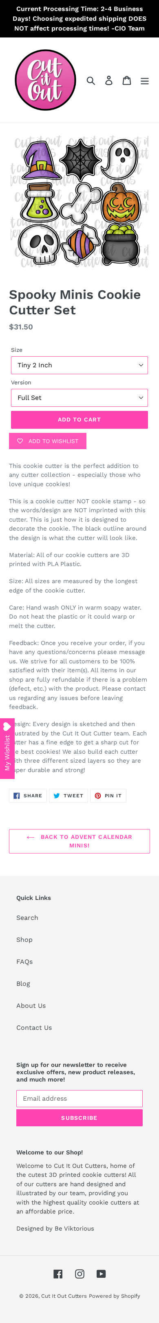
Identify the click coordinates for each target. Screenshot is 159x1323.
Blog (23, 983)
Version (21, 382)
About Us (31, 1005)
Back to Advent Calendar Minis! (86, 841)
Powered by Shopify (114, 1296)
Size (16, 350)
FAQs (24, 961)
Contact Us (34, 1027)
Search (27, 917)
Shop (24, 939)
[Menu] (145, 80)
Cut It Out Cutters (64, 1296)
